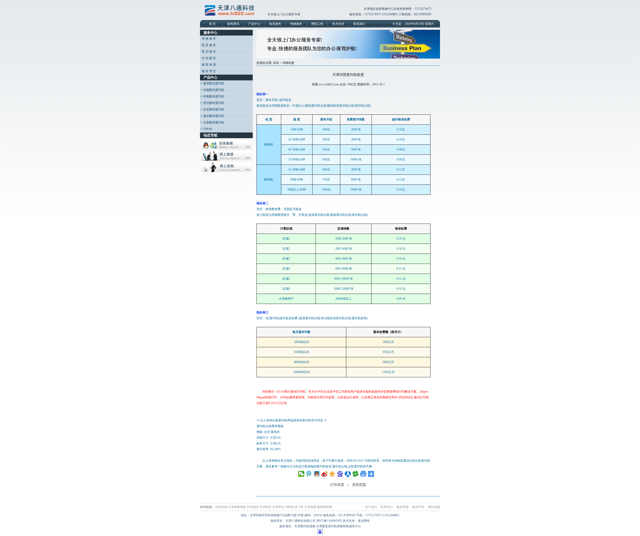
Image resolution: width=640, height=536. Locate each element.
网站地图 (434, 507)
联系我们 (359, 24)
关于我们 (371, 507)
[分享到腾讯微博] (309, 474)
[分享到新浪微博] (325, 474)
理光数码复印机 (213, 103)
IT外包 (207, 129)
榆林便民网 (324, 507)
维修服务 (296, 24)
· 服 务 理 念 (208, 71)
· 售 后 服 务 (208, 51)
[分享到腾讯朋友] (355, 474)
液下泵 (299, 507)
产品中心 (254, 24)
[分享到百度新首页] (340, 474)
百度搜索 (310, 507)
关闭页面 (359, 485)
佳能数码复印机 (213, 90)
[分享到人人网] (348, 474)
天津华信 (278, 507)
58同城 (289, 507)
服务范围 (402, 507)
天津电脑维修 (237, 507)
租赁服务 (275, 24)
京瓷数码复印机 (213, 122)
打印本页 (337, 485)
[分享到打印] (363, 474)
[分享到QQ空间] (332, 474)
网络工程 (317, 24)
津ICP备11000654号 (329, 520)
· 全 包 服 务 (208, 58)
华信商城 (221, 507)
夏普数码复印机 (213, 83)
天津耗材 (265, 507)
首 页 (212, 24)
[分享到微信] (301, 474)
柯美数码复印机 (213, 96)
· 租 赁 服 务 (208, 45)
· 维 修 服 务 (208, 38)
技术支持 (338, 24)
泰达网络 (364, 520)
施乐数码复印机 (213, 116)
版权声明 (418, 507)
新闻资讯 (233, 24)
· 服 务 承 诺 (208, 64)
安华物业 (252, 507)
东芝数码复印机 (213, 109)
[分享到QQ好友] (317, 474)
